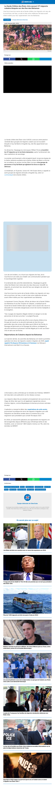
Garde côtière (47, 486)
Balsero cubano (13, 489)
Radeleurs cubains (29, 486)
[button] (9, 59)
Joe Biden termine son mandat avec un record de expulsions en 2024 (24, 550)
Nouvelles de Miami (39, 486)
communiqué (8, 175)
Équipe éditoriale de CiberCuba (20, 19)
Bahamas (22, 486)
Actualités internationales (40, 489)
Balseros (6, 489)
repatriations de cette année (37, 409)
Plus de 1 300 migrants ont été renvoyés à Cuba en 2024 (20, 615)
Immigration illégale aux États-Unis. (12, 486)
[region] (27, 116)
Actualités (7, 19)
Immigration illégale (22, 489)
